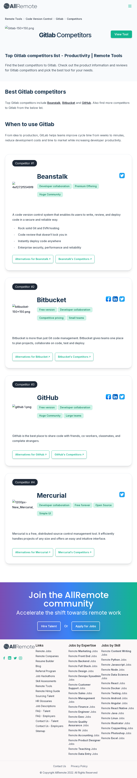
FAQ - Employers (45, 716)
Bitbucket (68, 103)
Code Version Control (39, 18)
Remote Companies (47, 656)
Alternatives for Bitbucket (31, 356)
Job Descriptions (46, 706)
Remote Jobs (43, 651)
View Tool (121, 34)
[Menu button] (130, 6)
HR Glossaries (44, 701)
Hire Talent (49, 626)
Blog (38, 666)
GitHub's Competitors (68, 454)
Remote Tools (13, 18)
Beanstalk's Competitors (74, 258)
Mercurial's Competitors (73, 552)
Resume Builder (45, 661)
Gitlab (59, 18)
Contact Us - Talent (47, 721)
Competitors (74, 18)
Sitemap (40, 731)
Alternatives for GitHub (29, 454)
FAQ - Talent (43, 711)
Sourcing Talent (45, 696)
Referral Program (46, 671)
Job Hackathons (45, 676)
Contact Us (59, 766)
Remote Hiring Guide (48, 691)
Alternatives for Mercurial (31, 552)
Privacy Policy (79, 766)
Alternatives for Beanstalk (31, 258)
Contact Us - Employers (49, 726)
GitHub (86, 103)
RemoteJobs (83, 651)
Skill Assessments (46, 681)
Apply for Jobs (85, 626)
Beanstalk (53, 103)
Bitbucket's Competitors (73, 356)
